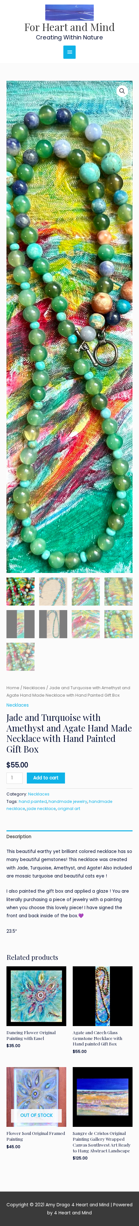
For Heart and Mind (69, 27)
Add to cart (46, 778)
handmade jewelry (67, 801)
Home (12, 688)
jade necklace (41, 808)
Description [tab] (18, 837)
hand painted (33, 801)
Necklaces (34, 688)
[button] (122, 91)
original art (69, 808)
